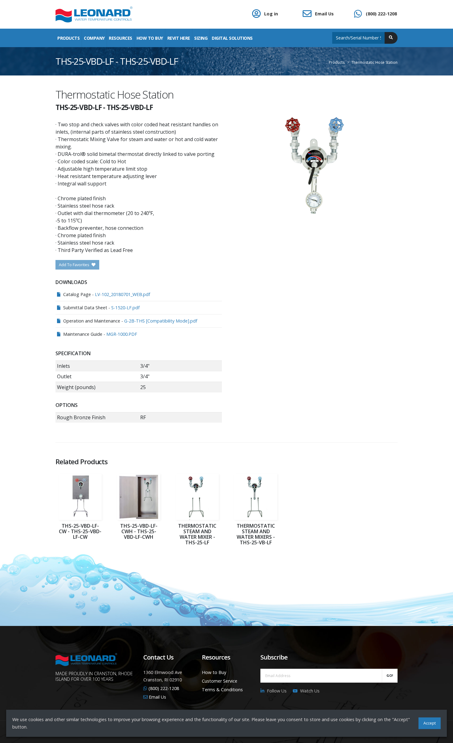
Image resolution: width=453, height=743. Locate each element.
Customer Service (219, 681)
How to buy (150, 38)
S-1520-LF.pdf (125, 308)
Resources (120, 38)
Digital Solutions (232, 38)
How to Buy (214, 672)
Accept (429, 723)
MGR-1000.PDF (121, 334)
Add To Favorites (74, 264)
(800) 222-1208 (381, 14)
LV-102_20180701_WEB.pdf (122, 294)
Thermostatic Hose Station (374, 62)
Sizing (200, 38)
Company (94, 38)
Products (68, 38)
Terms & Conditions (222, 689)
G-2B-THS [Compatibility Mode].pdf (160, 321)
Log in (271, 14)
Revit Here (178, 38)
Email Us (324, 14)
